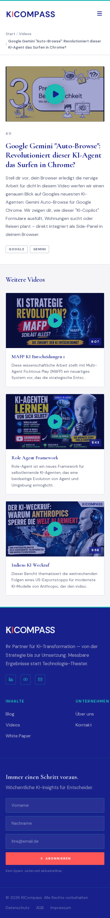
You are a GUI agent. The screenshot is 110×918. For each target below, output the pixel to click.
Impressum (60, 907)
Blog (12, 55)
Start (14, 38)
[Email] (40, 679)
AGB (40, 907)
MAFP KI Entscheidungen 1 (38, 357)
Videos (19, 71)
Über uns (85, 714)
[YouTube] (25, 679)
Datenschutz (17, 907)
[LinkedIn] (11, 679)
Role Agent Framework (35, 458)
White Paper (22, 89)
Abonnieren (58, 858)
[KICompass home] (31, 13)
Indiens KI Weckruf (30, 565)
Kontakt (84, 725)
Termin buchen (55, 110)
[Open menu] (99, 13)
